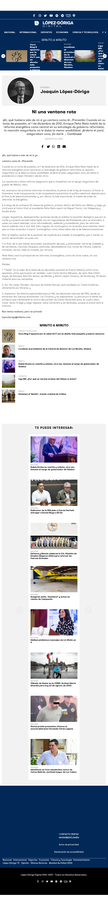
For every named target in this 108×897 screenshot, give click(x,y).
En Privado (45, 87)
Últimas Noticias (39, 863)
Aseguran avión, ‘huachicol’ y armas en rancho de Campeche (50, 598)
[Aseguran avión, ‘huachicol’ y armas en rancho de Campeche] (54, 579)
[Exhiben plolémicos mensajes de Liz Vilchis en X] (54, 622)
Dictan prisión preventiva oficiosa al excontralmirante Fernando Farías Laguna (52, 727)
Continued (74, 134)
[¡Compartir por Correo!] (64, 147)
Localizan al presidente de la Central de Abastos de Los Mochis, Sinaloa (70, 57)
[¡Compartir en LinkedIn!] (58, 147)
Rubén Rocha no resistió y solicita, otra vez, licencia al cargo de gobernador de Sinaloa (53, 468)
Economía (62, 32)
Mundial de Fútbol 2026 (60, 863)
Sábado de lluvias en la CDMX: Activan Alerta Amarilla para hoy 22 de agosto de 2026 (53, 684)
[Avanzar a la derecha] (105, 32)
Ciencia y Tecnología (85, 32)
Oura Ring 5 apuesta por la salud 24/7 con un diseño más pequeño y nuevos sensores (35, 58)
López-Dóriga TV (11, 863)
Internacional (28, 32)
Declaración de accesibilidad (69, 852)
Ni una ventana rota (54, 111)
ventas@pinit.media (69, 837)
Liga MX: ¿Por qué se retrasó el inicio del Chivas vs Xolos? (102, 57)
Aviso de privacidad (69, 844)
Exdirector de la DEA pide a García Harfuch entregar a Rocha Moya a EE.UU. (52, 511)
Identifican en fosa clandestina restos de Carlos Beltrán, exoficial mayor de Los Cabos (54, 771)
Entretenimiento (81, 860)
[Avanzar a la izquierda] (3, 56)
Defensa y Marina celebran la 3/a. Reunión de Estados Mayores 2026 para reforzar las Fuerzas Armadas (54, 555)
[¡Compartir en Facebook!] (42, 147)
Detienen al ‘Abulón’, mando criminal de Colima (42, 394)
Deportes (46, 32)
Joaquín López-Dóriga (64, 91)
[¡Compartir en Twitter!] (48, 147)
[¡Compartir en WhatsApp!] (53, 147)
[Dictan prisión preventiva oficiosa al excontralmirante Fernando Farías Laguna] (54, 709)
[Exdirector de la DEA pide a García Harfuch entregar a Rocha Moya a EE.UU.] (54, 493)
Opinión (25, 863)
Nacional (9, 32)
